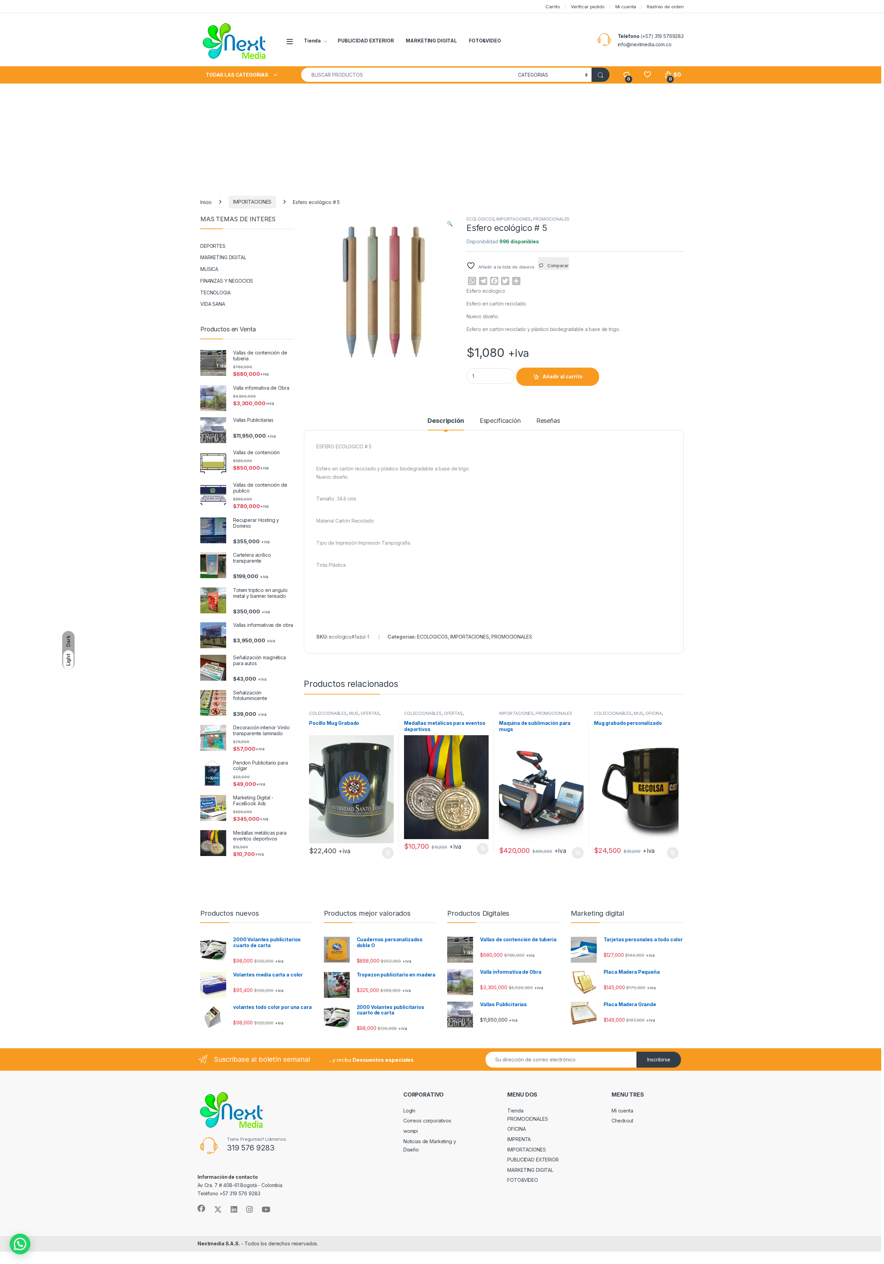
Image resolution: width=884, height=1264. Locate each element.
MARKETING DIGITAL (431, 40)
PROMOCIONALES (551, 219)
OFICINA (653, 713)
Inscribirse (658, 1059)
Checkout (622, 1121)
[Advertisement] (442, 135)
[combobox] (407, 75)
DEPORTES (212, 246)
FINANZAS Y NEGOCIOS (226, 281)
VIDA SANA (212, 304)
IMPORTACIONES (252, 202)
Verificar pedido (588, 6)
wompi (410, 1131)
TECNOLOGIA (215, 292)
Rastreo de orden (665, 6)
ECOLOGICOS (480, 219)
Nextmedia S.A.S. (219, 1243)
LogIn (409, 1111)
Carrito (553, 6)
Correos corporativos (427, 1121)
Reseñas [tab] (548, 421)
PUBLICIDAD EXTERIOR (366, 40)
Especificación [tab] (500, 421)
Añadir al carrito (562, 376)
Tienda (312, 40)
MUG (354, 713)
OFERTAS (370, 713)
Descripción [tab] (445, 421)
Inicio (206, 202)
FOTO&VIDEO (485, 40)
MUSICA (209, 269)
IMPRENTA (519, 1139)
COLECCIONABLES (328, 713)
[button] (450, 224)
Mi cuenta (625, 6)
